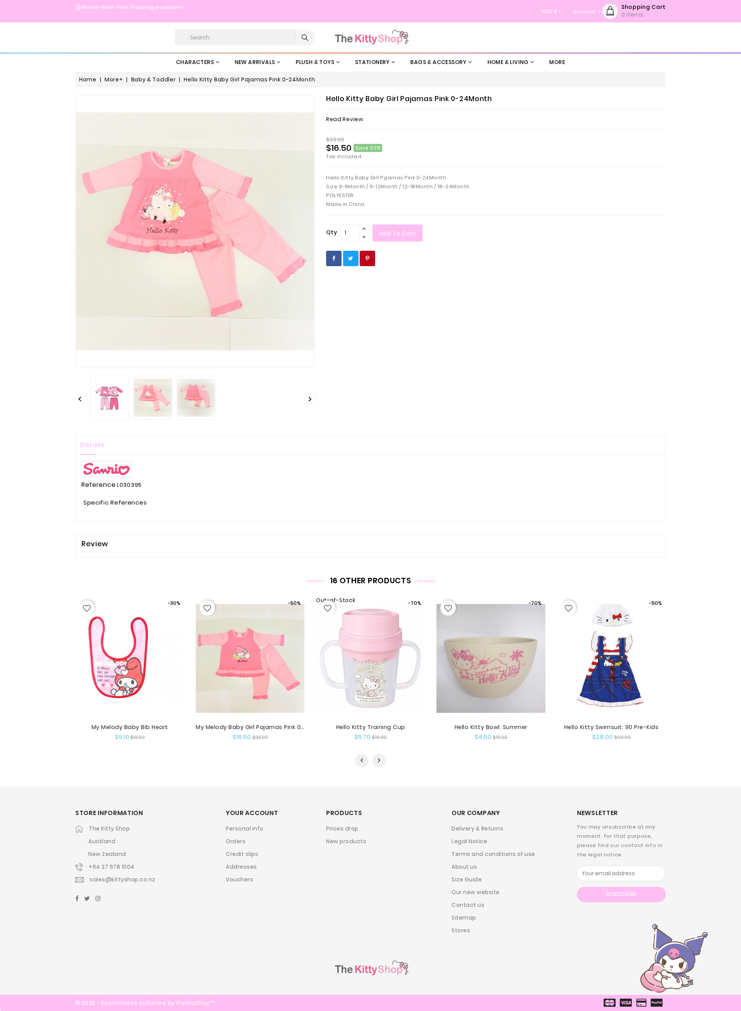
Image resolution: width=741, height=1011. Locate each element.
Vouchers (239, 879)
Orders (235, 841)
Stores (461, 930)
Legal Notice (469, 841)
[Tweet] (351, 258)
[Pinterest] (367, 258)
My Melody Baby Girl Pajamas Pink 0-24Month (263, 727)
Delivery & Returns (477, 828)
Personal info (245, 828)
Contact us (468, 905)
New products (346, 841)
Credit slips (242, 854)
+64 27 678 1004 (112, 867)
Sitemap (464, 918)
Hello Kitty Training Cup (370, 727)
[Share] (334, 258)
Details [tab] (92, 445)
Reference (98, 485)
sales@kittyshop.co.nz (123, 879)
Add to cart (397, 233)
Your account (252, 812)
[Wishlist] (137, 675)
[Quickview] (122, 675)
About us (464, 867)
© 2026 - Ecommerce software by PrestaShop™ (145, 1003)
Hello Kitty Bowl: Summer (491, 727)
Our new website (476, 892)
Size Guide (467, 879)
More (557, 62)
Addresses (241, 867)
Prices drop (342, 828)
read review (345, 119)
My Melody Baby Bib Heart (129, 727)
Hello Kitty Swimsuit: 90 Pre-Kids (611, 727)
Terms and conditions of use (493, 854)
